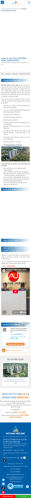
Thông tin (8, 74)
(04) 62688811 (17, 471)
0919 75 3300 (23, 466)
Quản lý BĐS (12, 9)
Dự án (18, 9)
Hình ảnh (15, 74)
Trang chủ (4, 9)
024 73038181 (16, 469)
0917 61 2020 (19, 463)
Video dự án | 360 (24, 74)
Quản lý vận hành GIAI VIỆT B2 (15, 379)
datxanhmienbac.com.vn (18, 474)
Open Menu (2, 2)
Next (29, 374)
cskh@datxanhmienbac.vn (17, 477)
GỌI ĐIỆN (24, 496)
